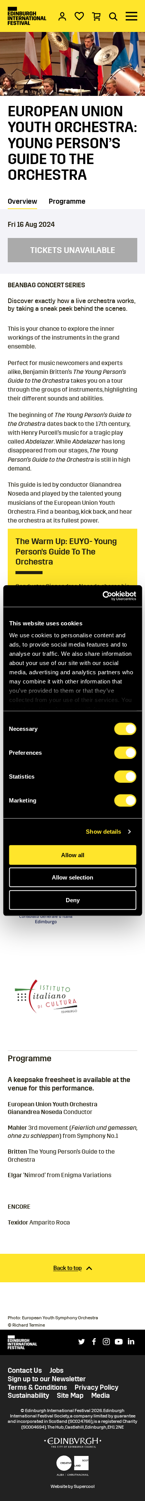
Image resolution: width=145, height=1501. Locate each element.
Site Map (70, 1396)
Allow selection (72, 877)
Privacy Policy (96, 1388)
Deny (73, 899)
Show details (103, 831)
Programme (67, 201)
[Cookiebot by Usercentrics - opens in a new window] (103, 596)
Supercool (84, 1486)
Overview (22, 201)
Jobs (56, 1371)
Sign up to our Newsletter (47, 1379)
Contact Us (25, 1371)
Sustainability (28, 1396)
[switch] (125, 752)
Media (100, 1396)
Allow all (72, 854)
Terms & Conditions (37, 1388)
